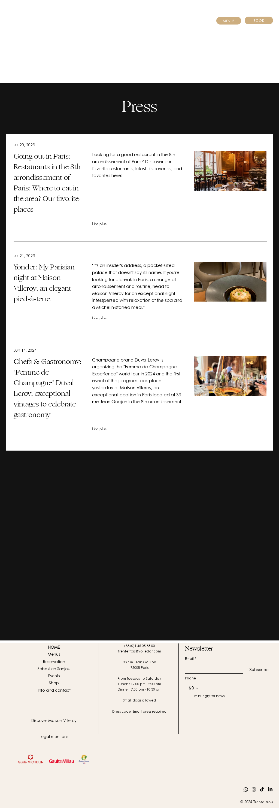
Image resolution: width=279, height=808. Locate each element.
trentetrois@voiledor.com (139, 651)
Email (190, 658)
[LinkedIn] (270, 789)
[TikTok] (262, 789)
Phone (190, 678)
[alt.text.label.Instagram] (254, 789)
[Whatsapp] (245, 789)
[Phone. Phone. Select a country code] (193, 688)
